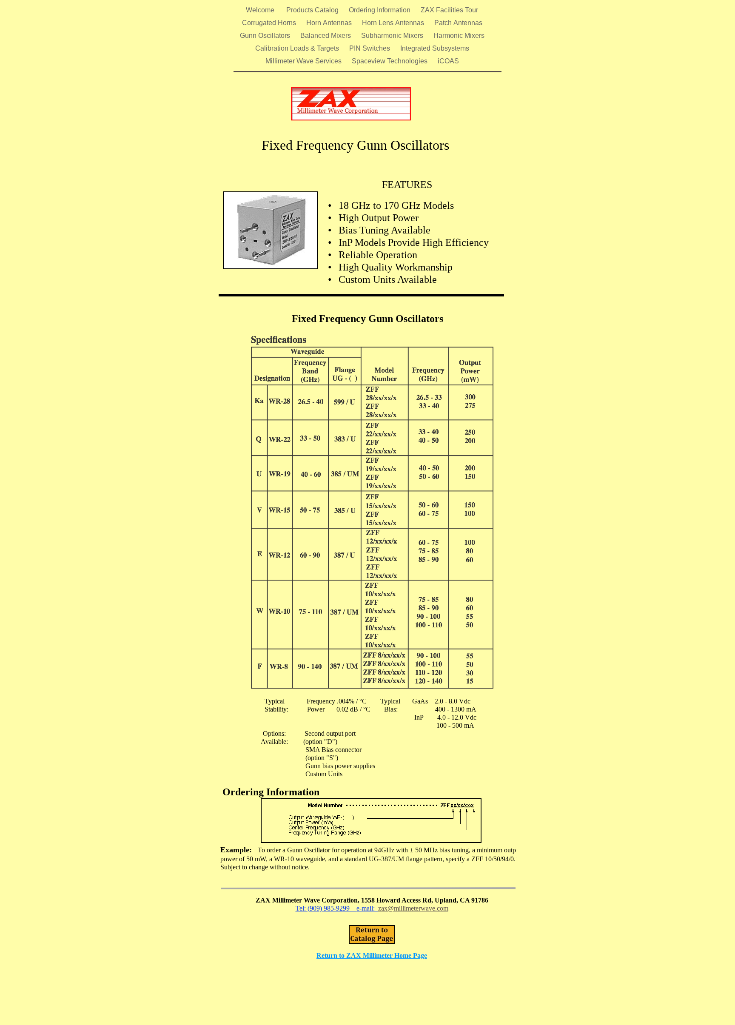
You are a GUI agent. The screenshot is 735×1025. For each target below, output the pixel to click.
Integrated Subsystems (434, 48)
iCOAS (448, 61)
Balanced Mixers (326, 35)
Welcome (262, 10)
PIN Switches (370, 48)
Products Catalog (313, 10)
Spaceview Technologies (390, 61)
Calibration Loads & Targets (298, 48)
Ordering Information (380, 10)
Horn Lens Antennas (394, 22)
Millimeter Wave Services (304, 61)
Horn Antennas (329, 22)
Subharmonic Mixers (393, 35)
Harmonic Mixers (458, 35)
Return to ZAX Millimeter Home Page (371, 955)
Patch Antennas (458, 22)
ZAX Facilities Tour (449, 10)
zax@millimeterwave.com (413, 908)
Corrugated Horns (270, 22)
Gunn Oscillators (266, 35)
